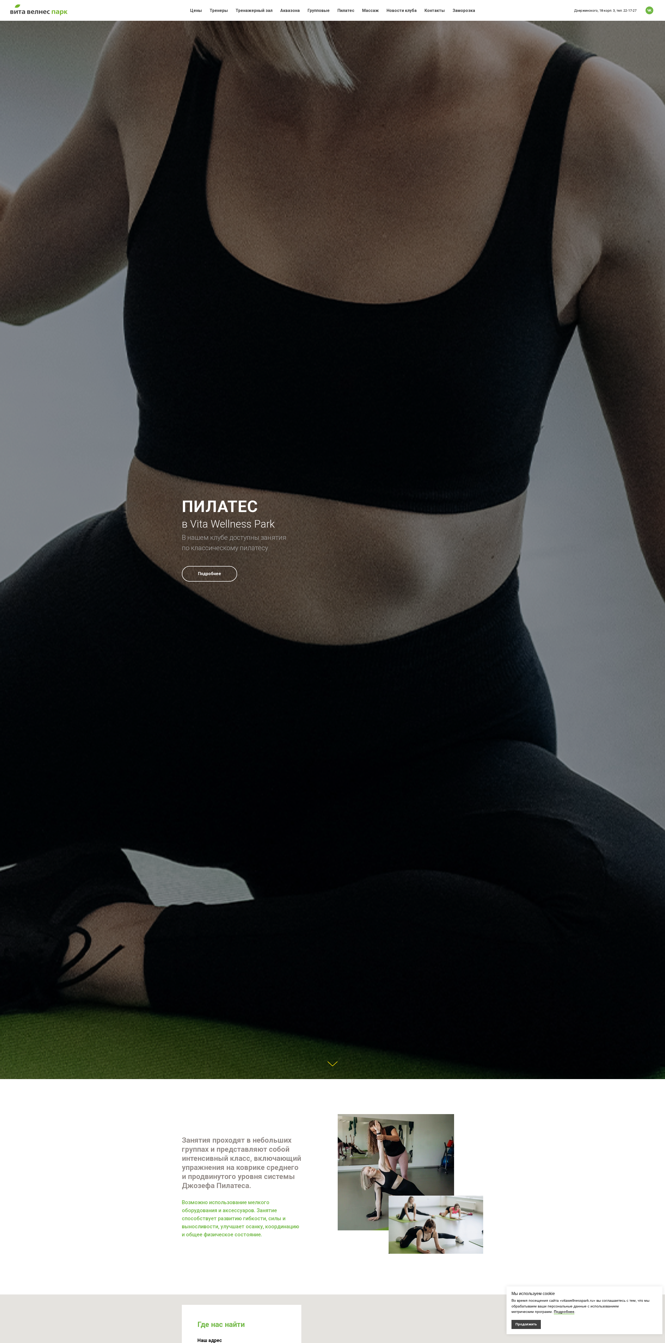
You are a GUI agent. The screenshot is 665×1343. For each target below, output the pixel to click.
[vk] (649, 10)
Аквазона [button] (290, 10)
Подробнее (564, 1312)
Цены (196, 10)
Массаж (370, 10)
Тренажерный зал (254, 10)
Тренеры (219, 10)
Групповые (319, 10)
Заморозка (464, 10)
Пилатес (345, 10)
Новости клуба (402, 10)
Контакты (434, 10)
